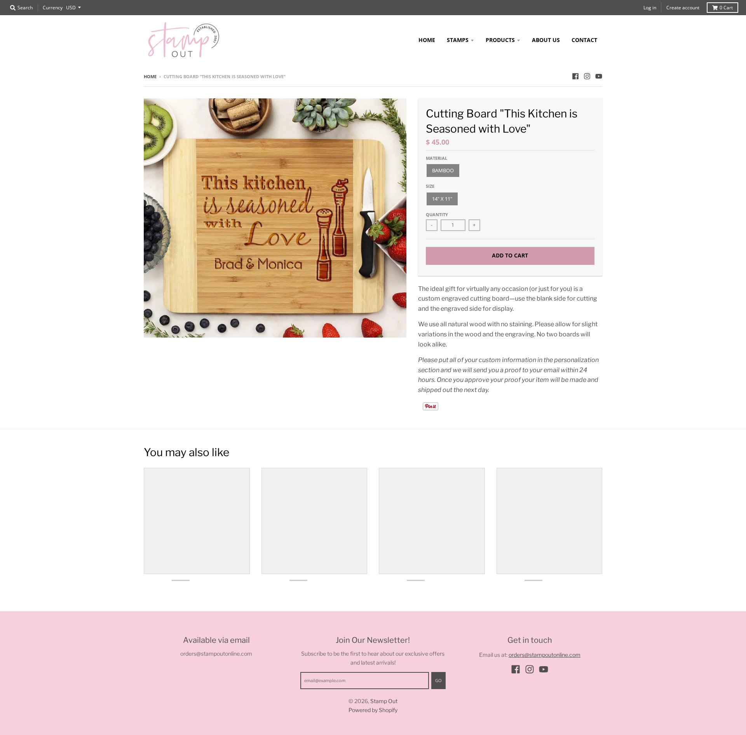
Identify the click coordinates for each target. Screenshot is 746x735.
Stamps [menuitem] (458, 40)
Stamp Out (383, 701)
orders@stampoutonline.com (544, 654)
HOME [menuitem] (426, 40)
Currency (53, 7)
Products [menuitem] (500, 40)
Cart (726, 7)
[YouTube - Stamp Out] (598, 76)
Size (430, 186)
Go (438, 680)
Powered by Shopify (373, 710)
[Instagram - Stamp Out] (587, 76)
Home (150, 76)
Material (436, 158)
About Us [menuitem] (546, 40)
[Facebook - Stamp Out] (575, 76)
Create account (682, 7)
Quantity (437, 214)
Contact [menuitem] (584, 40)
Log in (649, 7)
